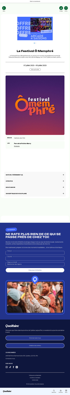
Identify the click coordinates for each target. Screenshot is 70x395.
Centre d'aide (35, 380)
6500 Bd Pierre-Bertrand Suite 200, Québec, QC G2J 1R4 (22, 355)
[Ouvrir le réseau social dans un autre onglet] (7, 367)
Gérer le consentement (35, 1)
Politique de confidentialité (35, 375)
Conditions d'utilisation (35, 377)
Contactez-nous (10, 358)
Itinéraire (17, 146)
